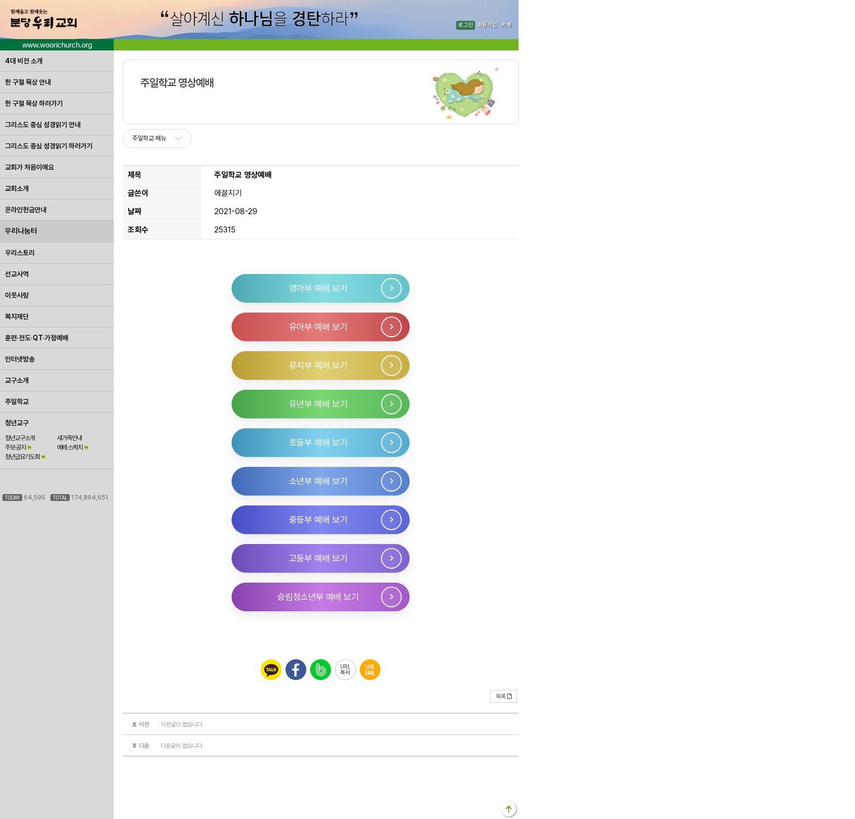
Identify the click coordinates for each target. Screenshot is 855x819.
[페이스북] (295, 669)
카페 (507, 25)
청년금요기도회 (22, 456)
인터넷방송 (20, 359)
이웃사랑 (17, 295)
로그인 (465, 25)
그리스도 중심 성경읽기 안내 (43, 125)
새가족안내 (69, 438)
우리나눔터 (21, 231)
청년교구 (17, 423)
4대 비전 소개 (24, 61)
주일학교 (17, 402)
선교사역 (17, 274)
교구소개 (17, 380)
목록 (501, 696)
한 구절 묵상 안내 (28, 82)
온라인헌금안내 (26, 210)
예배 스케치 (70, 447)
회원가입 (487, 25)
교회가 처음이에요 (29, 167)
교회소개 (17, 188)
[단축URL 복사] (370, 669)
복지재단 (17, 316)
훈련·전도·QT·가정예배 (36, 338)
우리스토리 (20, 253)
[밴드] (320, 669)
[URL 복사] (345, 669)
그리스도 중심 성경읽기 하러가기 (49, 146)
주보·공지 (15, 447)
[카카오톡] (271, 669)
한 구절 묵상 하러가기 (34, 103)
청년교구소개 (20, 438)
